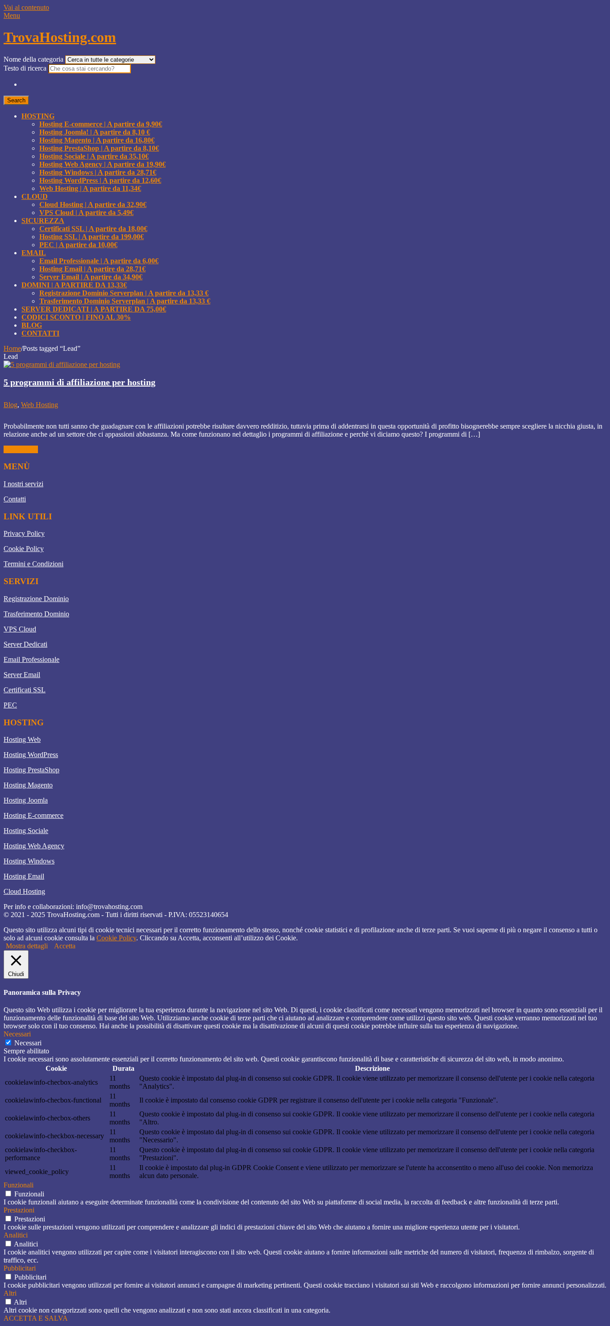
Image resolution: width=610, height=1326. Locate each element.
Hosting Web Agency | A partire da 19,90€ (102, 164)
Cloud (34, 196)
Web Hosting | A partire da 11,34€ (90, 188)
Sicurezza (42, 220)
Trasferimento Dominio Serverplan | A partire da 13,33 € (124, 301)
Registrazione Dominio (36, 598)
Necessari (28, 1043)
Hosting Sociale (26, 830)
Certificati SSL (25, 690)
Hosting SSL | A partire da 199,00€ (91, 236)
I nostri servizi (23, 484)
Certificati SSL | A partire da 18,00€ (93, 228)
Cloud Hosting (24, 891)
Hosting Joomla (26, 800)
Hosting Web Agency (34, 846)
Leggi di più (21, 449)
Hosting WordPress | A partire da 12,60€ (100, 180)
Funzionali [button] (18, 1185)
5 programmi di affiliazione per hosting (79, 382)
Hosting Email (24, 876)
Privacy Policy (24, 533)
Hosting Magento (28, 785)
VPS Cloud (20, 629)
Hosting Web (22, 739)
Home (12, 348)
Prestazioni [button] (19, 1210)
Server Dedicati (25, 644)
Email (33, 253)
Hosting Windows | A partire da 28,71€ (97, 172)
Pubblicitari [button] (20, 1268)
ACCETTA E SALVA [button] (36, 1318)
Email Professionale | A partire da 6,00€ (99, 261)
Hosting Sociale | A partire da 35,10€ (94, 156)
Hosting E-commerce (33, 815)
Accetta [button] (64, 946)
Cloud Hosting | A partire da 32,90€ (92, 204)
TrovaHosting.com (60, 37)
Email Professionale (31, 659)
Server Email (22, 674)
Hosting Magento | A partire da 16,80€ (97, 140)
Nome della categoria (34, 59)
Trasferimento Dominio (36, 614)
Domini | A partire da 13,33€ (74, 285)
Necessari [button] (17, 1034)
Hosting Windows (29, 861)
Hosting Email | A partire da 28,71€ (92, 269)
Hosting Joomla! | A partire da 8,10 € (94, 132)
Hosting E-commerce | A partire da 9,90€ (100, 124)
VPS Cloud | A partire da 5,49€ (86, 212)
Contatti (40, 333)
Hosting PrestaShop (31, 770)
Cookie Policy (24, 548)
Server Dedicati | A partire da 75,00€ (93, 309)
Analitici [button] (16, 1235)
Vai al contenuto (26, 7)
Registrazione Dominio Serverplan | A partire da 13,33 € (124, 293)
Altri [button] (10, 1293)
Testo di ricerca (26, 68)
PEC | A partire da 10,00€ (78, 244)
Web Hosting (39, 404)
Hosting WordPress (31, 754)
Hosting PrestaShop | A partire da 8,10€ (99, 148)
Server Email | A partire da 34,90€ (90, 277)
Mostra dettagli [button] (27, 946)
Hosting (37, 116)
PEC (10, 705)
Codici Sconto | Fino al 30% (76, 317)
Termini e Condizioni (33, 564)
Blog (31, 325)
